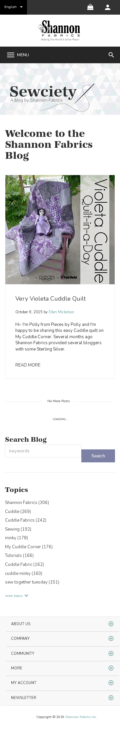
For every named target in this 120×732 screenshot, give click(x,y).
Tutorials (19, 556)
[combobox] (43, 450)
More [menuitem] (16, 668)
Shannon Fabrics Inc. (81, 717)
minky (16, 538)
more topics (14, 596)
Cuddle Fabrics (25, 520)
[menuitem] (107, 7)
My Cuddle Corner (29, 547)
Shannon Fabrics (27, 503)
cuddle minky (23, 574)
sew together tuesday (32, 582)
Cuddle (18, 512)
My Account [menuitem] (23, 682)
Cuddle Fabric (24, 565)
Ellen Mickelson (61, 312)
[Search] (98, 455)
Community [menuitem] (22, 653)
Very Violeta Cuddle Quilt (50, 299)
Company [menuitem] (20, 638)
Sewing (18, 529)
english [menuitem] (10, 6)
